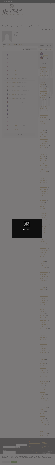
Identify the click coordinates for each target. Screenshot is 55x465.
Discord (29, 229)
